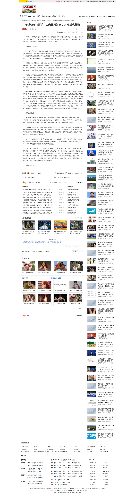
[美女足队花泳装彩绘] (44, 266)
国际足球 (23, 475)
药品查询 (105, 465)
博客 (97, 1)
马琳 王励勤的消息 (73, 197)
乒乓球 (39, 20)
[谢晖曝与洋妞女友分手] (29, 285)
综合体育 (49, 16)
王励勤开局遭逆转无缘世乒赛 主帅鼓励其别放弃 (37, 192)
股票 (56, 465)
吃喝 (64, 473)
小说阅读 (105, 484)
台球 (41, 481)
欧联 (37, 477)
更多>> (81, 308)
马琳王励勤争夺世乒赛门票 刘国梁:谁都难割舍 (37, 197)
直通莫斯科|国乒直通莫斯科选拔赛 (60, 20)
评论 (64, 462)
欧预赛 (29, 477)
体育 (60, 1)
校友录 (80, 476)
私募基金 (62, 449)
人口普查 (102, 449)
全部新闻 (98, 488)
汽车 (75, 1)
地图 (61, 484)
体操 (37, 481)
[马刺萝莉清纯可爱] (60, 298)
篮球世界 (23, 462)
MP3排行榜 (106, 471)
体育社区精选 (26, 258)
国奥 (32, 471)
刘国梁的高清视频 (73, 189)
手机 (60, 476)
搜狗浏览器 (93, 480)
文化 (69, 473)
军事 (56, 462)
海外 (40, 475)
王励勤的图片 (72, 192)
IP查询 (105, 467)
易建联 (41, 465)
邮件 (91, 1)
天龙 (52, 482)
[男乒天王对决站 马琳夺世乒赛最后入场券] (44, 225)
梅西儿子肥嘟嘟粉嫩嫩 (76, 290)
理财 (60, 465)
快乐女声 (62, 447)
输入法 (57, 484)
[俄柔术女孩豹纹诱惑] (28, 266)
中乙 (41, 469)
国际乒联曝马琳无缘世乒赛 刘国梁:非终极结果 (37, 210)
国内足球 (23, 469)
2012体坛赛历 (111, 16)
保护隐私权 (73, 488)
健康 (60, 473)
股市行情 (92, 471)
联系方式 (66, 488)
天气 (56, 473)
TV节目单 (92, 482)
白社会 (39, 173)
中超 (59, 16)
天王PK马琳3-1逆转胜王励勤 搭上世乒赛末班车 (37, 189)
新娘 (60, 471)
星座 (64, 471)
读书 (73, 473)
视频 (87, 1)
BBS (100, 1)
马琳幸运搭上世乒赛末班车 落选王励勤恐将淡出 (37, 195)
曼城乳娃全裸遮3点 (60, 290)
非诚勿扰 (89, 449)
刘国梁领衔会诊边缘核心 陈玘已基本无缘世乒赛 (37, 213)
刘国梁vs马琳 (72, 195)
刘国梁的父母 (72, 210)
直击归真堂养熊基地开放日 (62, 177)
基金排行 (105, 462)
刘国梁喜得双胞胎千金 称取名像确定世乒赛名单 (37, 200)
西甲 (36, 475)
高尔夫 (32, 483)
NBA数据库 (93, 16)
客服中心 (60, 488)
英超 (28, 475)
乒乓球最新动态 (46, 20)
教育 (69, 471)
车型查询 (105, 480)
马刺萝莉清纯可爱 (60, 303)
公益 (60, 462)
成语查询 (92, 467)
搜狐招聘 (49, 488)
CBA (34, 16)
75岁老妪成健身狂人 (75, 272)
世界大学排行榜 (104, 451)
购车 (56, 467)
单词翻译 (105, 476)
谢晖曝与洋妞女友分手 (29, 290)
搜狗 (110, 1)
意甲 (32, 475)
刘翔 (36, 483)
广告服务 (55, 488)
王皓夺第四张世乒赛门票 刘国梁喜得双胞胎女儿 (37, 202)
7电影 (48, 447)
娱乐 (65, 1)
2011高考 (89, 451)
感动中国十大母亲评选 (40, 451)
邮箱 (60, 480)
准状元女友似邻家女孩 (45, 303)
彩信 (69, 482)
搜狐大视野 (103, 447)
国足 (28, 471)
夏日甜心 (36, 447)
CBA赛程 (105, 16)
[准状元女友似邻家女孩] (44, 298)
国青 (36, 471)
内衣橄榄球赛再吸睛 (59, 272)
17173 (113, 1)
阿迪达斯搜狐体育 (25, 20)
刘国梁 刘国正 (72, 213)
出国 (73, 471)
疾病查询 (92, 473)
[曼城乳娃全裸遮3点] (60, 285)
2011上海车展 (51, 449)
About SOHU (80, 488)
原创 (77, 473)
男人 (64, 476)
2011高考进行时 (91, 447)
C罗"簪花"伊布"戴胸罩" (76, 303)
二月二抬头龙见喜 (29, 177)
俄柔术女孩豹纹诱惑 (27, 272)
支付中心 (43, 488)
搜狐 (52, 460)
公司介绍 (87, 488)
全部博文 (104, 488)
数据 (41, 477)
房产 (78, 1)
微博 (94, 1)
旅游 (52, 473)
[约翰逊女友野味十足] (29, 298)
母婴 (56, 471)
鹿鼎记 (57, 482)
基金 (64, 465)
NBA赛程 (87, 16)
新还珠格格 (24, 449)
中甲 (37, 469)
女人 (84, 1)
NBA (29, 16)
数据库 (33, 469)
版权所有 (84, 490)
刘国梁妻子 (71, 202)
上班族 (75, 447)
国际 (43, 16)
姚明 (36, 465)
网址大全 (92, 476)
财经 (70, 1)
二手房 (65, 467)
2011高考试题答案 (26, 451)
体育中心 (23, 460)
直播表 (41, 462)
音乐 (77, 465)
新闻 (57, 1)
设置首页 (30, 488)
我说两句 (74, 476)
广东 (68, 480)
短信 (61, 482)
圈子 (56, 480)
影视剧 (78, 467)
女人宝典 (105, 482)
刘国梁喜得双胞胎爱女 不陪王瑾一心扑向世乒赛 (37, 205)
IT (72, 1)
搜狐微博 (31, 173)
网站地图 (92, 488)
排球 (34, 481)
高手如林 (76, 449)
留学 (77, 471)
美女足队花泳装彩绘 (43, 272)
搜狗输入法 (93, 462)
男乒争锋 (73, 20)
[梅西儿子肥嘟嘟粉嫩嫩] (76, 285)
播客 (73, 467)
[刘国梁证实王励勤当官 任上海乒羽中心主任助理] (60, 225)
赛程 (32, 462)
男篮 (32, 465)
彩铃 (65, 482)
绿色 (81, 473)
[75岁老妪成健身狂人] (76, 266)
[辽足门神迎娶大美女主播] (44, 285)
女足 (40, 471)
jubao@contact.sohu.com (74, 492)
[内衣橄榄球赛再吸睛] (60, 266)
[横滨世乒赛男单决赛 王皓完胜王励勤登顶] (76, 225)
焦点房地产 (64, 460)
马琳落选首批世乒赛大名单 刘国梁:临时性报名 (37, 208)
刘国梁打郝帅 (72, 208)
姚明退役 (36, 449)
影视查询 (92, 465)
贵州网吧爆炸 (64, 451)
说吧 (103, 1)
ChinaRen (57, 460)
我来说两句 (52, 239)
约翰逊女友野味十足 (29, 303)
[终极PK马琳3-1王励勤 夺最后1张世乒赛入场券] (28, 225)
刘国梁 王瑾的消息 (73, 205)
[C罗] (76, 298)
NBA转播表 (99, 16)
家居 (81, 1)
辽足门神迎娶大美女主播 (44, 290)
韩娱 (73, 465)
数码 (56, 476)
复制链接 (71, 32)
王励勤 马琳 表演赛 (73, 200)
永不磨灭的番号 (25, 447)
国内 (38, 16)
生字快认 (92, 484)
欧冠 (34, 477)
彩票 (63, 16)
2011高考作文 (77, 451)
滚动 (40, 483)
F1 (28, 483)
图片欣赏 (105, 473)
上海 (64, 480)
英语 (81, 471)
